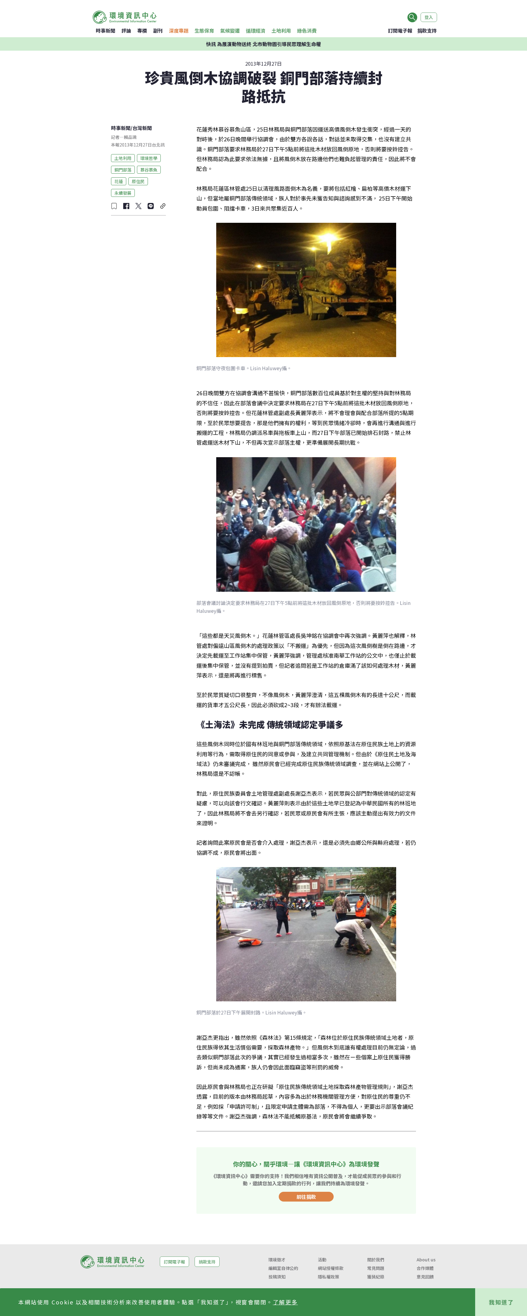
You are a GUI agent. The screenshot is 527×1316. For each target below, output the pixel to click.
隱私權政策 (328, 1277)
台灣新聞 (142, 128)
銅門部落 (122, 169)
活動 (322, 1259)
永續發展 (122, 193)
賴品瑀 (130, 137)
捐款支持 (427, 30)
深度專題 (178, 30)
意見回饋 (425, 1277)
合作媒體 (425, 1268)
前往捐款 (306, 1196)
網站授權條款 (330, 1268)
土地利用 (281, 30)
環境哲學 (148, 158)
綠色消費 (307, 30)
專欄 (142, 30)
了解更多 (285, 1302)
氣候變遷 (230, 30)
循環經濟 (255, 30)
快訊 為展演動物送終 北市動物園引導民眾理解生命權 (263, 44)
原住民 (138, 181)
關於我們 (375, 1259)
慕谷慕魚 (148, 169)
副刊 (158, 30)
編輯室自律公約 (283, 1268)
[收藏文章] (114, 206)
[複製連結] (163, 206)
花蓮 (118, 181)
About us (426, 1259)
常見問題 (375, 1268)
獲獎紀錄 (375, 1277)
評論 (126, 30)
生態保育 (204, 30)
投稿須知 (276, 1277)
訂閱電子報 (400, 30)
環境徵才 (276, 1259)
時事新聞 (105, 30)
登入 (429, 17)
